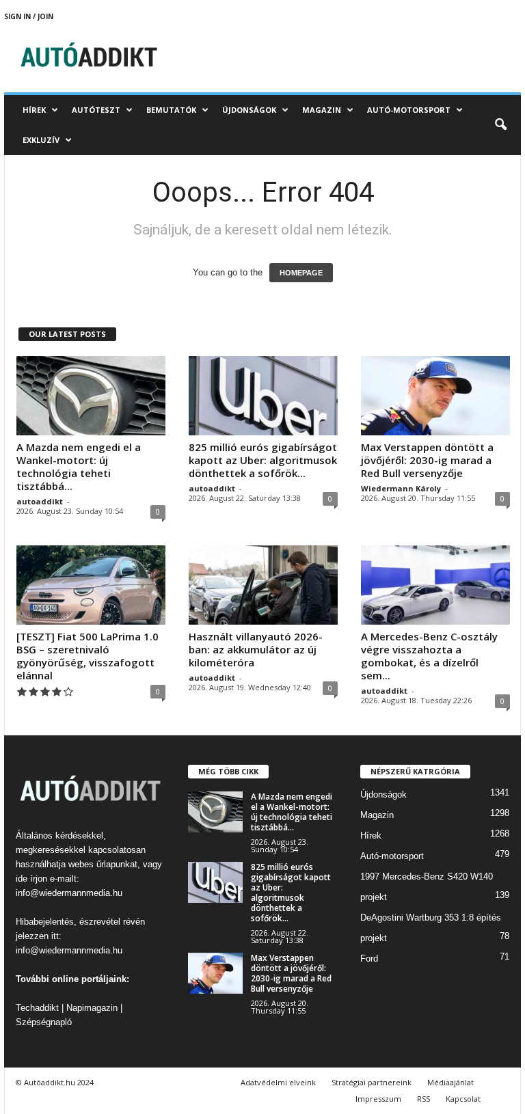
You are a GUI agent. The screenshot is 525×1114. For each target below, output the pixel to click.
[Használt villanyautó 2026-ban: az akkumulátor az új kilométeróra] (263, 585)
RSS (423, 1098)
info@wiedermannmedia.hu (69, 893)
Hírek (34, 110)
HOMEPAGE (301, 273)
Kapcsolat (463, 1098)
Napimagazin (92, 1008)
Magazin (321, 110)
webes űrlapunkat (102, 864)
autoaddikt (39, 501)
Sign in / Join (28, 16)
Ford (369, 958)
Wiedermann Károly (401, 488)
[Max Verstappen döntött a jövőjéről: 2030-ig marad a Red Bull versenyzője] (435, 395)
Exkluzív (41, 140)
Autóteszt (96, 110)
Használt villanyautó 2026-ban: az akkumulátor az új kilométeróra (256, 649)
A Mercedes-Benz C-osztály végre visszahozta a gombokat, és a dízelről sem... (429, 655)
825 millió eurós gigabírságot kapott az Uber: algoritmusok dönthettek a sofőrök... (263, 460)
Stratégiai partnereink (372, 1082)
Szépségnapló (44, 1022)
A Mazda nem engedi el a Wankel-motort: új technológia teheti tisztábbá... (78, 466)
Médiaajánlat (450, 1082)
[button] (500, 125)
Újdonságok (249, 110)
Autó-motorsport (408, 110)
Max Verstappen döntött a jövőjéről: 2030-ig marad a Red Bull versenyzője (427, 460)
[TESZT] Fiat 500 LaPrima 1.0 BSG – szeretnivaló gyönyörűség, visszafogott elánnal (87, 655)
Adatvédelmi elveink (278, 1082)
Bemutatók (171, 110)
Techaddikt (37, 1008)
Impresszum (378, 1098)
